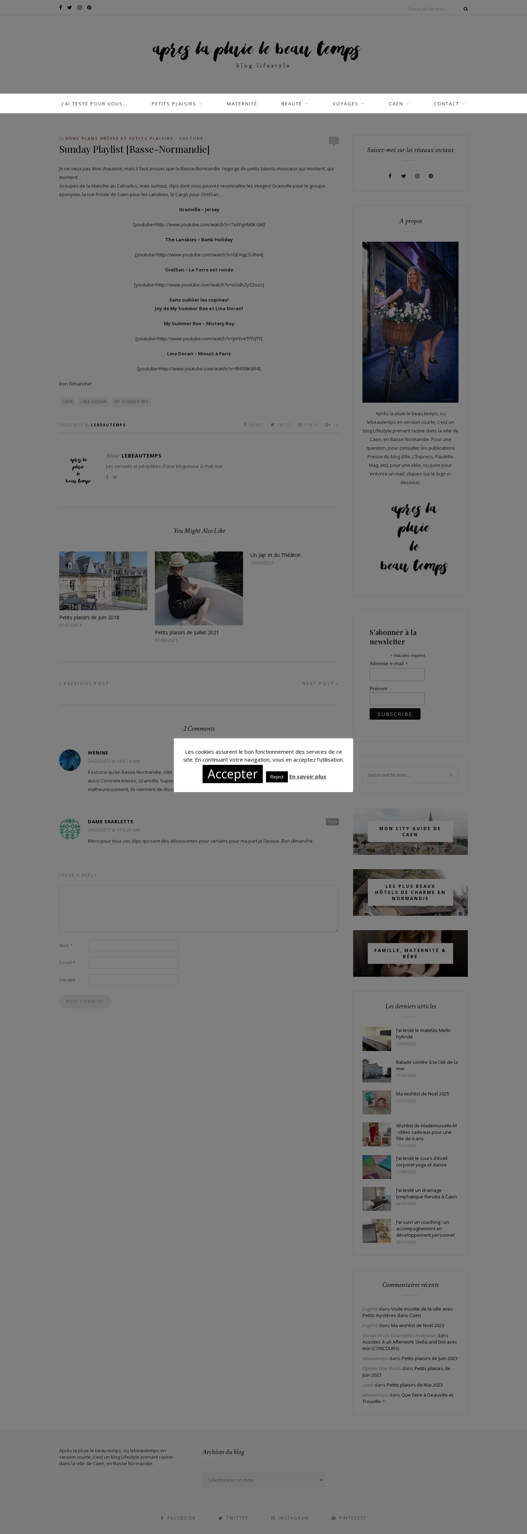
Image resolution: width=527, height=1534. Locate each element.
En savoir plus (307, 776)
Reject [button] (277, 776)
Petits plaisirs (174, 103)
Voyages (346, 103)
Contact (446, 103)
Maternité (242, 103)
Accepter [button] (233, 774)
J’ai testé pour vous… (95, 103)
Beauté (291, 103)
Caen (396, 103)
